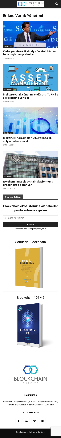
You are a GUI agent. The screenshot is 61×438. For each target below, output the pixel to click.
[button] (57, 4)
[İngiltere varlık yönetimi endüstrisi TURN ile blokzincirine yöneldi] (30, 77)
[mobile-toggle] (5, 4)
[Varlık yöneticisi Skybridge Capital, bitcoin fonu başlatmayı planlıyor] (30, 34)
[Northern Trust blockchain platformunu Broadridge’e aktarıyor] (30, 164)
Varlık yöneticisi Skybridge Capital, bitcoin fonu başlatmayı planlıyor (29, 52)
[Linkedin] (26, 421)
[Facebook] (18, 421)
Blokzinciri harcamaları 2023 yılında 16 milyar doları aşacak (27, 139)
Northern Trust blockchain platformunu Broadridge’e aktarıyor (28, 183)
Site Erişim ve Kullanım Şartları (30, 432)
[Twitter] (34, 421)
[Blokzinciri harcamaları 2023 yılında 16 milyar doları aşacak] (30, 120)
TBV (45, 405)
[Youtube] (42, 421)
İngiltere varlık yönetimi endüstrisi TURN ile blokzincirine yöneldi (30, 96)
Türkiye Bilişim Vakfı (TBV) (47, 401)
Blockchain (8, 46)
